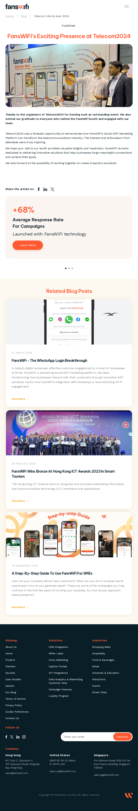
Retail (95, 666)
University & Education (105, 672)
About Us (11, 646)
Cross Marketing (58, 659)
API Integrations (58, 672)
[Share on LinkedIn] (45, 189)
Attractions (98, 679)
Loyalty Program (59, 695)
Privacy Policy (13, 705)
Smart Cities (99, 692)
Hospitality (98, 653)
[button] (127, 6)
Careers (9, 685)
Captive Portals (58, 666)
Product (10, 659)
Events (96, 685)
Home (9, 653)
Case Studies (13, 679)
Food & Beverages (103, 659)
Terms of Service (15, 698)
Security (10, 672)
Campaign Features (60, 689)
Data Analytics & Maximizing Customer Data (65, 681)
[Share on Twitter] (52, 189)
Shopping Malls (101, 646)
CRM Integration (58, 646)
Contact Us (12, 718)
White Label (56, 653)
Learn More (28, 245)
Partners (10, 666)
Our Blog (10, 692)
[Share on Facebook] (39, 189)
